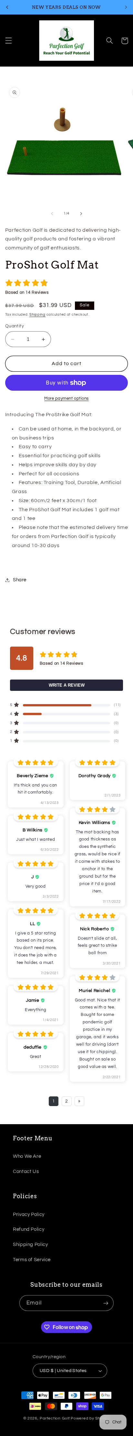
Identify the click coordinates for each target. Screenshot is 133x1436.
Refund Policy (28, 1229)
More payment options (66, 398)
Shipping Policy (30, 1244)
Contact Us (26, 1171)
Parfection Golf (55, 1418)
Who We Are (27, 1156)
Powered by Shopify (90, 1418)
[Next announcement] (126, 7)
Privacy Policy (29, 1214)
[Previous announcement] (7, 7)
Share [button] (19, 579)
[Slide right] (81, 213)
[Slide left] (52, 213)
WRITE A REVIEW (67, 685)
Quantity (14, 326)
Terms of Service (32, 1259)
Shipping (37, 314)
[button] (8, 40)
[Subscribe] (105, 1303)
